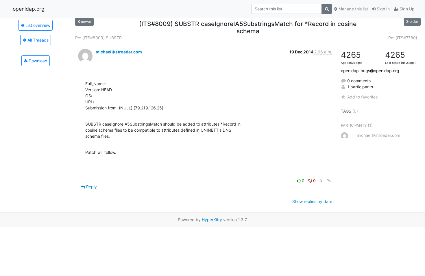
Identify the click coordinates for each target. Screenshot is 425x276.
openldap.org (29, 9)
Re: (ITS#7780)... (404, 37)
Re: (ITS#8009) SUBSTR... (100, 37)
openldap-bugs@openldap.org (370, 70)
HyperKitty (212, 219)
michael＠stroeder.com (119, 51)
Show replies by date (312, 201)
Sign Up (406, 8)
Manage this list (352, 8)
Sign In (383, 8)
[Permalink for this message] (329, 180)
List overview (37, 25)
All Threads (37, 40)
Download (37, 60)
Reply (91, 186)
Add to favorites (362, 96)
